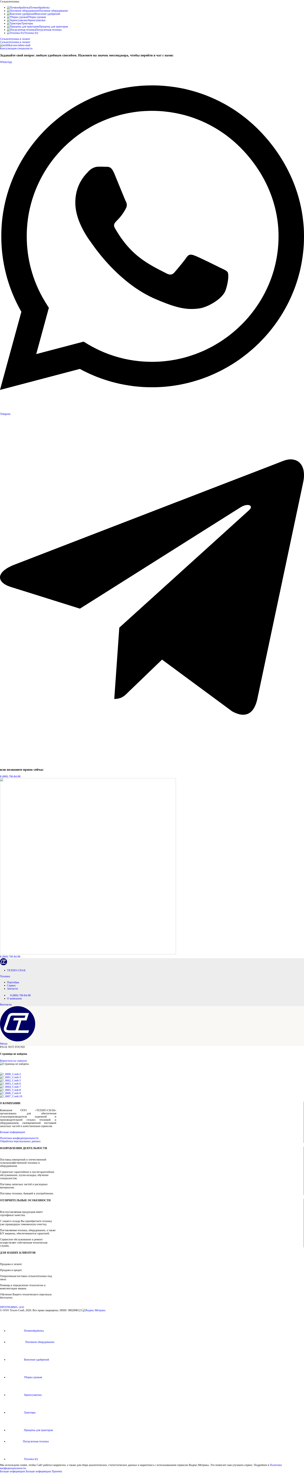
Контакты (6, 1004)
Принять (57, 1471)
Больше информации (12, 1132)
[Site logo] (3, 964)
